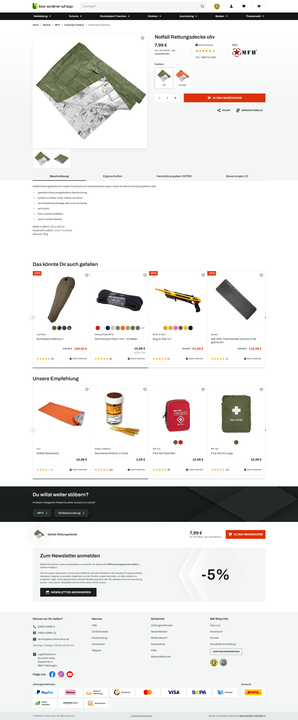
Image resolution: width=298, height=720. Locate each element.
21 (227, 358)
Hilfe (94, 625)
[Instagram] (61, 674)
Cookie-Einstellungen (141, 716)
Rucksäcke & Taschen (113, 16)
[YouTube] (70, 674)
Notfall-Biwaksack (48, 453)
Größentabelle (252, 110)
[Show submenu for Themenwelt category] (263, 16)
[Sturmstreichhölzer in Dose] (120, 413)
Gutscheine (98, 644)
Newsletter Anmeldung (223, 644)
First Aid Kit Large (222, 453)
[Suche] (202, 6)
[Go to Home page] (54, 6)
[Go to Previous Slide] (33, 317)
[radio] (164, 78)
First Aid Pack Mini (164, 453)
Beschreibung (59, 176)
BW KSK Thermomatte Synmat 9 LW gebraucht (233, 340)
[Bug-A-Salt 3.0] (178, 299)
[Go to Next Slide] (265, 317)
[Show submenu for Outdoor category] (160, 16)
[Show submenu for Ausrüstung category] (196, 16)
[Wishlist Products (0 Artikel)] (244, 6)
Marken (219, 16)
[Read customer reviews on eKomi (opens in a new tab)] (217, 6)
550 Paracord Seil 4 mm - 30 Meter (116, 339)
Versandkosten (162, 53)
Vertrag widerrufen (226, 651)
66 (169, 469)
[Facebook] (52, 674)
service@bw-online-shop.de (53, 639)
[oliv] (90, 91)
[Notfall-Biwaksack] (62, 413)
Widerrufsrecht (159, 638)
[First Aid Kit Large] (236, 413)
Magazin (97, 650)
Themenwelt (253, 16)
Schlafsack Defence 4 (50, 339)
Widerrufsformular (161, 656)
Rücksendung (99, 638)
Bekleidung (41, 16)
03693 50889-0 (46, 626)
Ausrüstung (187, 16)
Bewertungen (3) (237, 176)
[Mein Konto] (231, 6)
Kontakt (214, 638)
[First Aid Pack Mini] (178, 413)
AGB (153, 650)
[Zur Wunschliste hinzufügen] (142, 38)
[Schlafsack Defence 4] (62, 299)
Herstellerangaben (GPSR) (174, 176)
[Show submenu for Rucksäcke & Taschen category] (129, 16)
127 (227, 469)
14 (168, 358)
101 (111, 469)
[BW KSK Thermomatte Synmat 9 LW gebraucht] (236, 299)
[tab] (90, 368)
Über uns (215, 625)
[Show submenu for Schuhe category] (81, 16)
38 (110, 358)
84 (52, 358)
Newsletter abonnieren (71, 592)
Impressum (216, 631)
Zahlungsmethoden (162, 625)
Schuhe (73, 16)
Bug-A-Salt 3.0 (162, 339)
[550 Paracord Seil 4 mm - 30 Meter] (120, 299)
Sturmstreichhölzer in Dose (111, 453)
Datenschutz (158, 644)
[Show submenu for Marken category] (227, 16)
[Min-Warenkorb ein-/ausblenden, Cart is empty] (259, 6)
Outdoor (153, 16)
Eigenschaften (112, 176)
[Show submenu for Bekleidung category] (50, 16)
